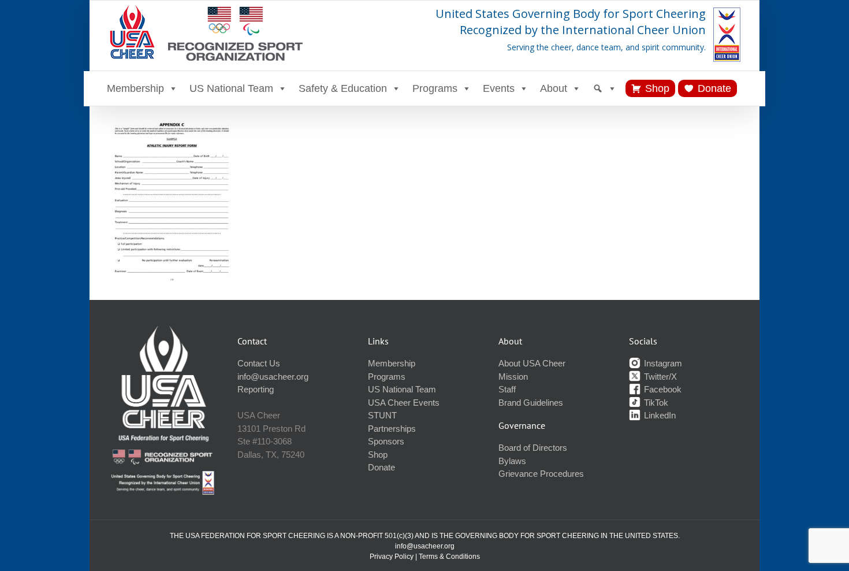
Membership (135, 88)
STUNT (382, 415)
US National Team (231, 88)
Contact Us (258, 363)
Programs (434, 88)
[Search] (605, 88)
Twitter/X (659, 376)
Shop (657, 88)
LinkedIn (659, 415)
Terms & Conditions (449, 557)
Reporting (255, 389)
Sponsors (386, 441)
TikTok (655, 402)
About (553, 88)
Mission (513, 376)
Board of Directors (532, 448)
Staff (507, 389)
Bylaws (512, 461)
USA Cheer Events (404, 402)
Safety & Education (343, 88)
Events (499, 88)
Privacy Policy (392, 557)
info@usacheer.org (272, 376)
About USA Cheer (531, 363)
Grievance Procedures (541, 474)
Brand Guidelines (530, 402)
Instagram (662, 363)
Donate (714, 88)
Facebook (662, 389)
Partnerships (392, 428)
